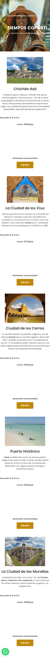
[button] (5, 651)
